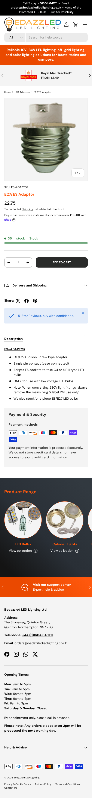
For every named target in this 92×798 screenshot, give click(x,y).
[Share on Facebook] (26, 300)
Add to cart (61, 262)
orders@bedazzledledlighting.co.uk (41, 643)
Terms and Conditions (67, 784)
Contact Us (10, 787)
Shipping (27, 209)
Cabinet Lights (64, 544)
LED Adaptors (22, 92)
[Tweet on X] (18, 300)
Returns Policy (43, 784)
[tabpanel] (46, 374)
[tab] (13, 338)
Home (7, 92)
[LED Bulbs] (23, 520)
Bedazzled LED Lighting (26, 777)
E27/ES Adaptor (42, 92)
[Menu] (85, 24)
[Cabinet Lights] (64, 520)
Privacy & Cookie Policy (17, 784)
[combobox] (46, 37)
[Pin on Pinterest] (35, 300)
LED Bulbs (23, 544)
